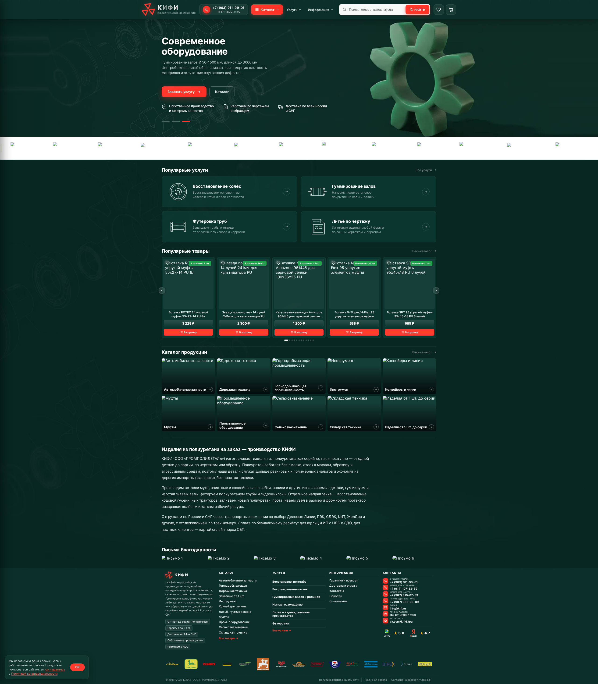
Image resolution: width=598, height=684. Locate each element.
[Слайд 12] (313, 340)
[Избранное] (439, 9)
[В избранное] (167, 263)
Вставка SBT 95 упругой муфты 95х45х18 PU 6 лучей (410, 314)
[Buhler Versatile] (428, 148)
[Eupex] (109, 148)
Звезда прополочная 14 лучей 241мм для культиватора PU (243, 314)
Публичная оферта (375, 679)
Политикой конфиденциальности (34, 673)
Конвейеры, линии (232, 606)
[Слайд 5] (296, 340)
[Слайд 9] (306, 340)
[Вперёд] (436, 290)
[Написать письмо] (385, 607)
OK (77, 667)
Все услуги (424, 170)
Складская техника (233, 632)
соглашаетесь (55, 669)
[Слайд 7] (301, 340)
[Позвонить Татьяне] (385, 587)
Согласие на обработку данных (411, 679)
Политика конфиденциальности (339, 679)
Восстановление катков (290, 589)
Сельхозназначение (233, 627)
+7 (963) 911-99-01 (404, 582)
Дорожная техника (233, 591)
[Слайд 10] (308, 340)
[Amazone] (566, 148)
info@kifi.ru (398, 608)
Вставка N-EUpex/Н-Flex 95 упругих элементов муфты (354, 314)
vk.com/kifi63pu (401, 621)
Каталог (222, 92)
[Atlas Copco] (201, 148)
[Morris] (335, 664)
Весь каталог (422, 251)
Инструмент (228, 601)
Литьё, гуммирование (235, 611)
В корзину (190, 332)
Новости (335, 596)
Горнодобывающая (233, 585)
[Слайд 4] (294, 340)
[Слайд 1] (166, 121)
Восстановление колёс (289, 581)
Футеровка (280, 623)
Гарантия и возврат (343, 580)
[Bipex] (476, 148)
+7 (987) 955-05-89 (404, 602)
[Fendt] (20, 148)
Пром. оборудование (234, 622)
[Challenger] (339, 148)
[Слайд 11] (310, 340)
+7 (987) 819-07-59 (404, 595)
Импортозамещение (287, 604)
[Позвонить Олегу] (385, 600)
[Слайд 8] (303, 340)
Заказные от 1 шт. (232, 596)
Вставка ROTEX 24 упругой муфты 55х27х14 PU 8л (188, 314)
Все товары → (228, 638)
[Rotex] (291, 148)
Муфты (224, 617)
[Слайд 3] (186, 121)
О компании (338, 601)
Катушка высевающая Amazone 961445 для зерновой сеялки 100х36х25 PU (299, 314)
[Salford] (245, 148)
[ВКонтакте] (385, 620)
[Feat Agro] (64, 148)
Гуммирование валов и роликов (296, 597)
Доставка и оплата (343, 585)
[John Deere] (191, 664)
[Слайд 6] (299, 340)
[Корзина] (451, 9)
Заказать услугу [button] (181, 92)
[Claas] (383, 148)
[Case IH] (521, 148)
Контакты (336, 591)
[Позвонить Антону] (385, 594)
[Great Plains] (156, 148)
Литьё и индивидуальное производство (291, 614)
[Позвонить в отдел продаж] (385, 581)
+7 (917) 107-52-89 (403, 588)
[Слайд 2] (176, 121)
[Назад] (162, 290)
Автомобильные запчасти (238, 580)
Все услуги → (281, 630)
